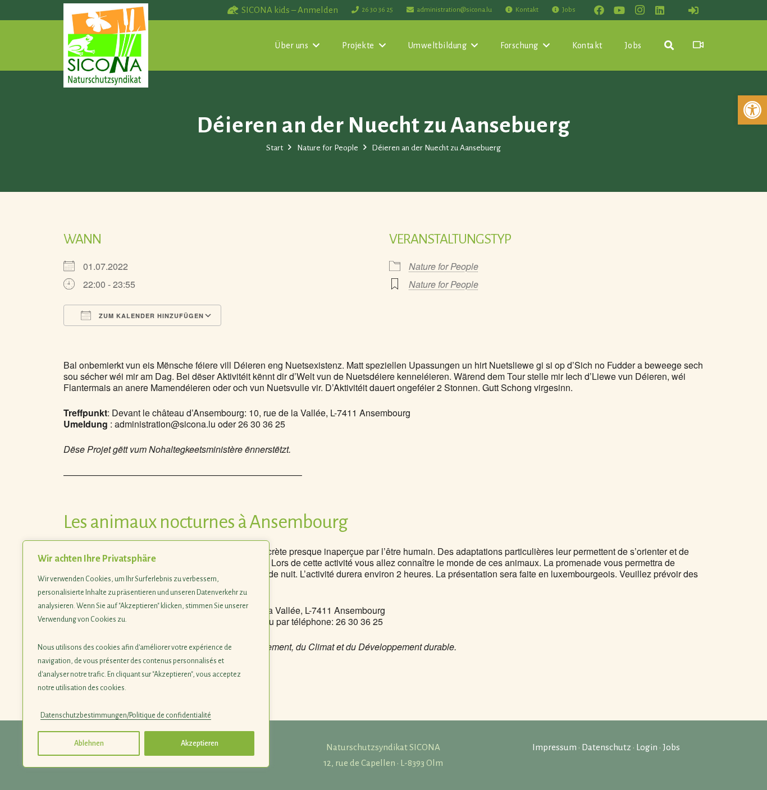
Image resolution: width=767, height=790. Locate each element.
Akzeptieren (199, 743)
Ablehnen (89, 743)
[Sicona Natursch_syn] (105, 45)
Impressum (554, 747)
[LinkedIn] (660, 10)
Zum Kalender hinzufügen (150, 315)
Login (647, 747)
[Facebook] (599, 10)
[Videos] (698, 45)
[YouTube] (619, 10)
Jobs (671, 747)
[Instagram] (639, 10)
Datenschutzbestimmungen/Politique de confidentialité (125, 715)
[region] (146, 654)
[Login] (693, 10)
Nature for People (443, 266)
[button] (752, 110)
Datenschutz (606, 747)
